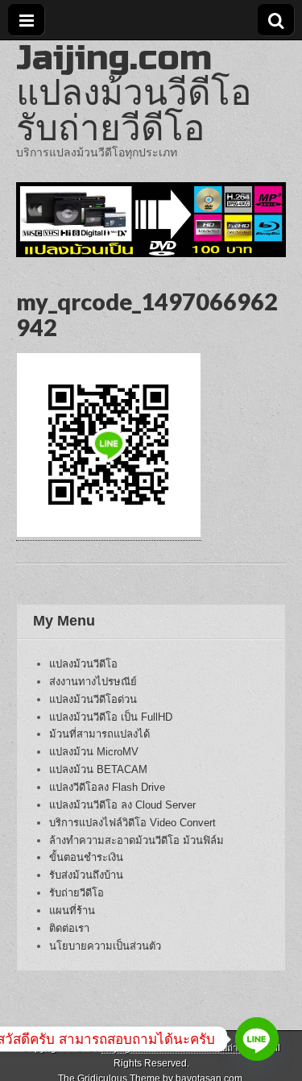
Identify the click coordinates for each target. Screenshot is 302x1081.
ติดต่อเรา (69, 928)
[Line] (257, 1039)
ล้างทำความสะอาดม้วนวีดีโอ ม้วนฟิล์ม (136, 840)
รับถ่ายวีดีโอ (76, 893)
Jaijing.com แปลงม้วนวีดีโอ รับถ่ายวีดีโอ (133, 93)
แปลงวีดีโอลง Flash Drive (107, 787)
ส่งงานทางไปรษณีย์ (93, 682)
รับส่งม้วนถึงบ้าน (86, 875)
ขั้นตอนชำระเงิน (86, 857)
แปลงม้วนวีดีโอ (83, 664)
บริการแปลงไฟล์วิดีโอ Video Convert (132, 823)
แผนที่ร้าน (72, 910)
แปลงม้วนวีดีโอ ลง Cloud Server (122, 805)
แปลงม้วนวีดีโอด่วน (93, 699)
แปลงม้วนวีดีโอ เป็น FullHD (110, 717)
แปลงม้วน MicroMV (94, 752)
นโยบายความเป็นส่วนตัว (105, 946)
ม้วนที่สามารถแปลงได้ (99, 734)
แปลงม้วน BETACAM (98, 769)
